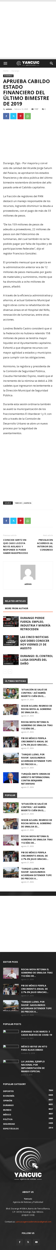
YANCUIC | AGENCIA (23, 503)
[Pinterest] (20, 116)
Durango (15, 71)
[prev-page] (5, 671)
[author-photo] (28, 579)
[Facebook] (6, 116)
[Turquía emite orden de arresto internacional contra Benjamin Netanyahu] (11, 777)
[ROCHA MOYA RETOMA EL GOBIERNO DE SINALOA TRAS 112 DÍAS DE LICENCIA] (11, 725)
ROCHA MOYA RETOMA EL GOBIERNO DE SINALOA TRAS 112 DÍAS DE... (37, 725)
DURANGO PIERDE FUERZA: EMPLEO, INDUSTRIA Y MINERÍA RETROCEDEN (35, 623)
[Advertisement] (28, 30)
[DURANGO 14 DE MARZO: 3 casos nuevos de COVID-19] (11, 1035)
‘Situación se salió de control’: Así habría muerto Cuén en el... (34, 693)
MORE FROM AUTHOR (16, 608)
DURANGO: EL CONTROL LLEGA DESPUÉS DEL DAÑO (36, 659)
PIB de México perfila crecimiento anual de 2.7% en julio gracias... (34, 741)
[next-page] (10, 671)
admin (9, 109)
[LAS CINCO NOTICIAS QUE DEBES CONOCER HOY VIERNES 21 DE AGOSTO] (11, 640)
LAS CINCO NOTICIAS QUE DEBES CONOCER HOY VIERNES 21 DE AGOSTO (34, 642)
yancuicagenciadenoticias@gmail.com (33, 1221)
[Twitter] (13, 116)
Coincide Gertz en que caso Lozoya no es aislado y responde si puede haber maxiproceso (15, 546)
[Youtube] (36, 1242)
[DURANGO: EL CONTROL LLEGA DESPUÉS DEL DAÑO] (11, 659)
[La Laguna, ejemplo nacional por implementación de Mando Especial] (11, 1065)
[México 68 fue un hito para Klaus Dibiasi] (11, 1050)
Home (6, 71)
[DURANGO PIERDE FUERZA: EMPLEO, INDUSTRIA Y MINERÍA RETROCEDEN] (11, 621)
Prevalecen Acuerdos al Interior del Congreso (45, 544)
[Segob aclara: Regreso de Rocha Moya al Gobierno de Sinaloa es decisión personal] (11, 709)
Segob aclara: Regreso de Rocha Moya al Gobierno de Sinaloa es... (36, 709)
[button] (5, 63)
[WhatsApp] (28, 116)
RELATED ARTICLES (15, 601)
